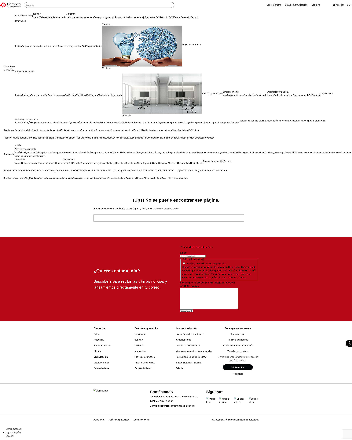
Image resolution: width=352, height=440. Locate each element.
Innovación (140, 351)
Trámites (180, 368)
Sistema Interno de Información (237, 345)
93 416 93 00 (166, 401)
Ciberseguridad (101, 363)
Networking (140, 334)
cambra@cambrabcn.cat (182, 406)
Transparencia (238, 334)
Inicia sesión (237, 367)
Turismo (139, 340)
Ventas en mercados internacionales (194, 351)
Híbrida (97, 351)
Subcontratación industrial (189, 363)
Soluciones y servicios (146, 328)
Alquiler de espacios (145, 363)
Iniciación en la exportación (189, 334)
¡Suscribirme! (186, 311)
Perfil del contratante (238, 340)
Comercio (139, 345)
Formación (99, 328)
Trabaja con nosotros (237, 351)
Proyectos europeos (145, 357)
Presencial (99, 340)
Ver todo (106, 68)
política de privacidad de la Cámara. (228, 277)
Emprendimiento (143, 368)
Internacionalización (186, 328)
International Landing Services (191, 357)
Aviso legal (99, 420)
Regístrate (238, 374)
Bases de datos (101, 368)
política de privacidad (216, 263)
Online (97, 334)
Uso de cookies (141, 420)
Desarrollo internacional (188, 345)
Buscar (251, 218)
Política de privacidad (119, 420)
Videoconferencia (102, 345)
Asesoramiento (183, 340)
